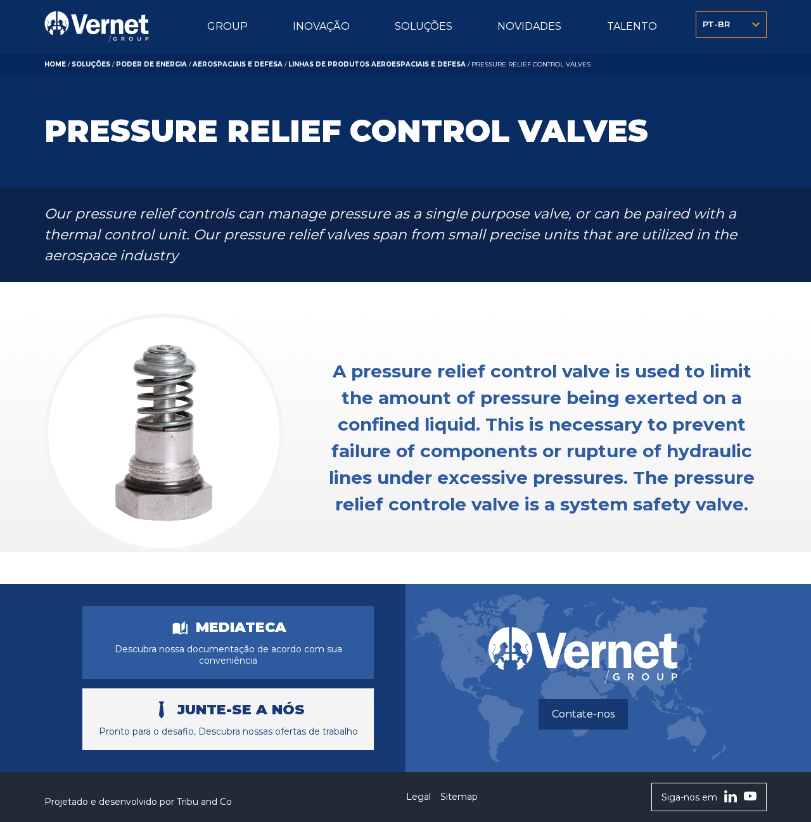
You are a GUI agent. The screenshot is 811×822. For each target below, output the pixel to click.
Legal (418, 796)
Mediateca (241, 627)
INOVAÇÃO (321, 26)
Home (55, 64)
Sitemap (459, 796)
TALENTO (632, 26)
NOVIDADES (529, 26)
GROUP (227, 26)
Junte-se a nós (241, 710)
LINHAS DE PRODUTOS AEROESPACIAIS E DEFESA (377, 64)
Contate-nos (583, 714)
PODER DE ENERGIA (151, 64)
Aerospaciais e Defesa (238, 64)
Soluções (91, 64)
